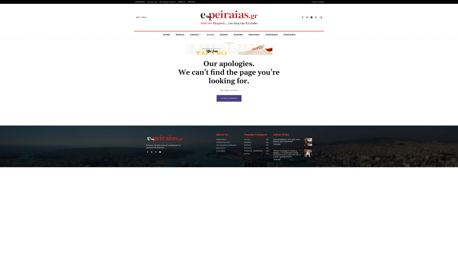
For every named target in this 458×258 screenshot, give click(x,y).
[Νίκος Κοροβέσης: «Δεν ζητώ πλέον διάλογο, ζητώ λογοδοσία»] (308, 142)
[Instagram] (307, 17)
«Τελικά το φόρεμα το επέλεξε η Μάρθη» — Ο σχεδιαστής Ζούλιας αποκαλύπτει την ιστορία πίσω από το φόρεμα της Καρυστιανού (287, 154)
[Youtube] (160, 152)
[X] (316, 17)
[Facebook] (302, 17)
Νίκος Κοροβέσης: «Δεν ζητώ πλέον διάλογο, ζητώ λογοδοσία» (286, 140)
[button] (321, 17)
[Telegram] (311, 17)
